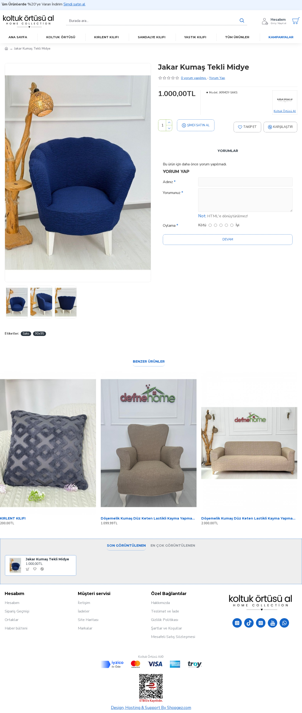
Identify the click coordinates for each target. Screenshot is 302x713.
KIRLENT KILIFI (12, 518)
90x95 (39, 333)
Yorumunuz (171, 192)
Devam (227, 239)
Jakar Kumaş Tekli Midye (47, 559)
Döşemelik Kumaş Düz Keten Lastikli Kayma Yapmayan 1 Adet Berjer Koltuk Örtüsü (149, 518)
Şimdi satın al (53, 4)
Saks (26, 333)
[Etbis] (151, 688)
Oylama (169, 225)
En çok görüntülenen (173, 546)
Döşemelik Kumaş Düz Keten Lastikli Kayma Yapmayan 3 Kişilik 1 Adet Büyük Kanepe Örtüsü (249, 518)
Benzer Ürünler (149, 362)
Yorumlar (228, 151)
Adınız (168, 182)
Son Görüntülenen (126, 546)
